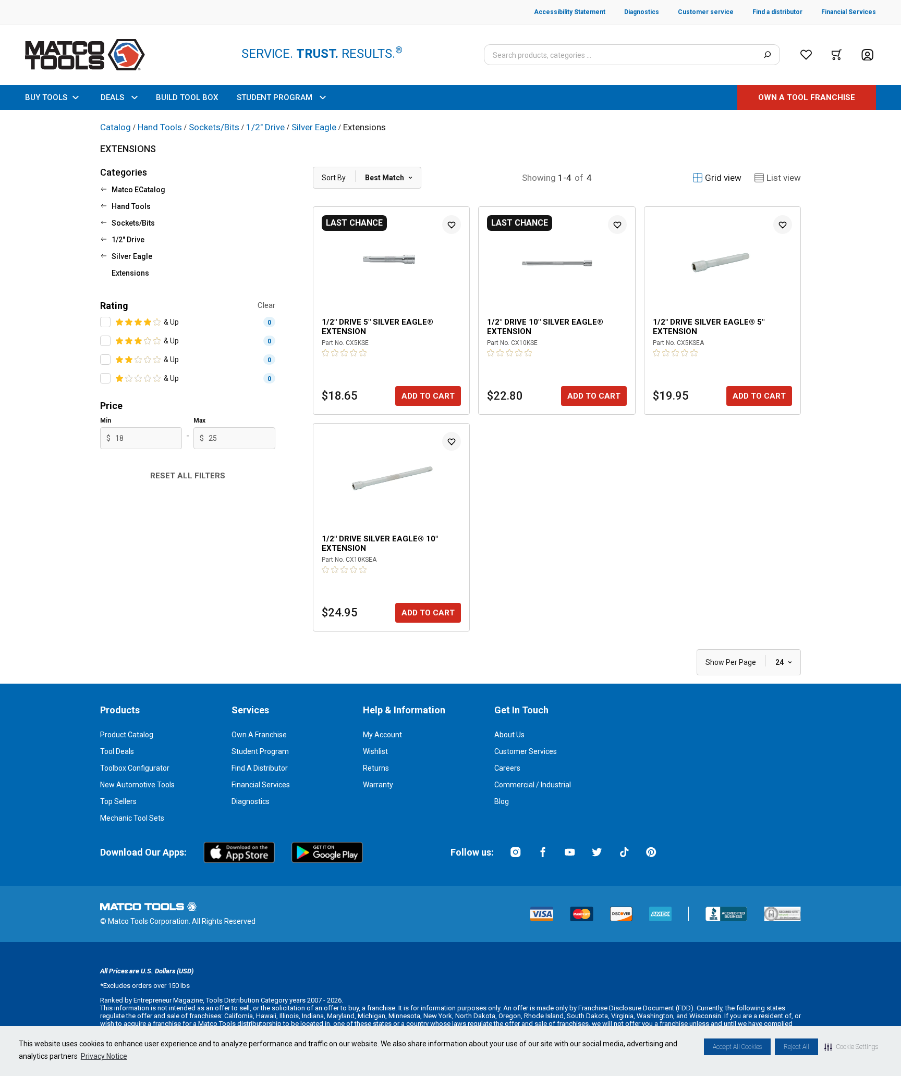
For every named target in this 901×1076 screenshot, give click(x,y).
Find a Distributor (260, 768)
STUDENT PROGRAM (274, 97)
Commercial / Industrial (532, 785)
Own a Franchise (259, 735)
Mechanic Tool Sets (132, 818)
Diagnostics (251, 801)
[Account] (867, 54)
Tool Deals (117, 751)
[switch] (105, 322)
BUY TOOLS (46, 97)
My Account (382, 735)
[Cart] (836, 54)
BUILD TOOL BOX (187, 97)
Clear (266, 305)
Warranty (378, 785)
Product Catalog (126, 735)
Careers (507, 768)
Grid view (723, 177)
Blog (501, 801)
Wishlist (375, 751)
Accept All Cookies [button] (737, 1046)
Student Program (260, 751)
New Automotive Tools (137, 785)
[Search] (767, 55)
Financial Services (261, 785)
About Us (509, 735)
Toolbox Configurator (134, 768)
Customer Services (525, 751)
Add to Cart (428, 396)
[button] (851, 1046)
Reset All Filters (187, 475)
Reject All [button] (796, 1046)
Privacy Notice (104, 1056)
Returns (376, 768)
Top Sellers (118, 801)
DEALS (112, 97)
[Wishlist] (806, 54)
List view (783, 177)
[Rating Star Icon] (120, 322)
